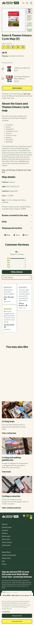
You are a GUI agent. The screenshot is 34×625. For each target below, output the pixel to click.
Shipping (5, 56)
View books (6, 472)
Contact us (5, 530)
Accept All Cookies (17, 621)
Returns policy (6, 536)
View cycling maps (9, 433)
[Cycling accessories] (17, 484)
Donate (4, 564)
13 (13, 47)
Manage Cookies (17, 615)
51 (23, 47)
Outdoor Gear (6, 558)
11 (7, 47)
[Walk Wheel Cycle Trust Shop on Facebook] (24, 515)
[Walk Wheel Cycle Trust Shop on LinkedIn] (31, 515)
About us (4, 524)
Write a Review (17, 272)
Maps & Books (6, 552)
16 (18, 47)
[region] (17, 610)
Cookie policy (6, 545)
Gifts (3, 561)
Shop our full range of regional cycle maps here (16, 171)
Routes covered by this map (15, 215)
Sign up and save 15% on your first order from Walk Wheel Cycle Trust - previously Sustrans (17, 574)
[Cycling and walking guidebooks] (17, 445)
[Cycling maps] (17, 409)
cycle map (26, 94)
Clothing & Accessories (9, 555)
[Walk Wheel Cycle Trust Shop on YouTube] (31, 518)
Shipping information (12, 228)
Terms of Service (7, 542)
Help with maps (6, 527)
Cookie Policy (6, 611)
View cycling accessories (11, 508)
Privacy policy (6, 539)
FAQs (4, 221)
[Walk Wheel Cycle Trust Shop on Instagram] (28, 515)
